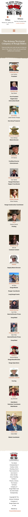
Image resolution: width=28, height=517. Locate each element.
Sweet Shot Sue (14, 310)
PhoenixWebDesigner (15, 511)
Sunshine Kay (14, 91)
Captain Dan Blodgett (14, 177)
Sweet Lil (14, 355)
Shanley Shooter (14, 199)
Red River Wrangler (14, 135)
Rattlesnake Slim (14, 72)
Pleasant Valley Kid (14, 332)
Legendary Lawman (14, 377)
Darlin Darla (14, 431)
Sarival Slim (14, 155)
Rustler (14, 396)
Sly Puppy (14, 115)
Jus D (14, 222)
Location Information (20, 23)
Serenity (14, 264)
